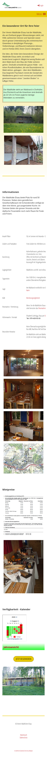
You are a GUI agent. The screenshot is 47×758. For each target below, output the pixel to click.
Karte (28, 290)
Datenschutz (23, 737)
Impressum (23, 735)
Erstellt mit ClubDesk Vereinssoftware (23, 751)
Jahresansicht (11, 647)
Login (41, 5)
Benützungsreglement (33, 298)
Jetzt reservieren (23, 659)
